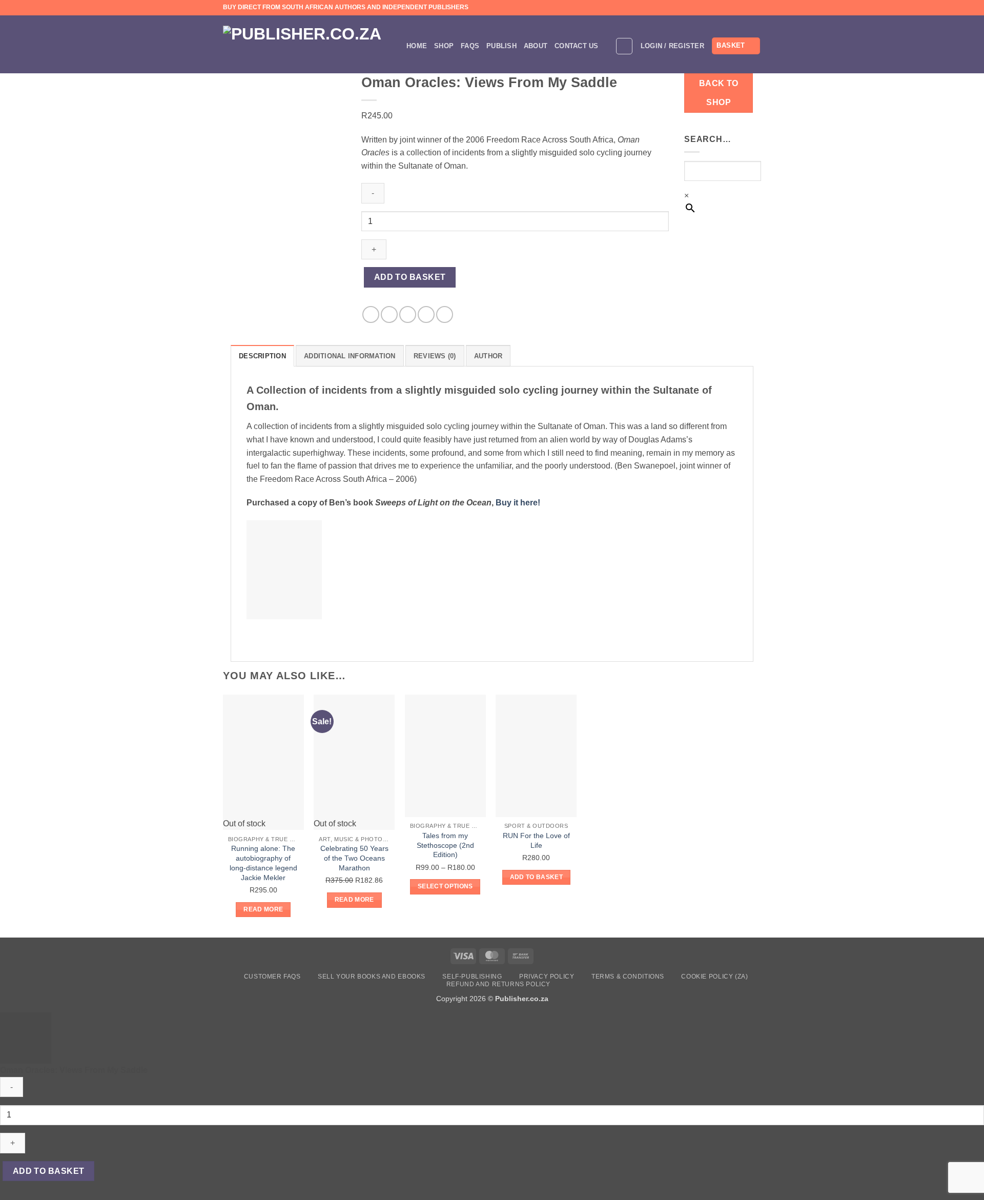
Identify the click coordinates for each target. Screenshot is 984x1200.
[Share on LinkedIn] (444, 314)
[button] (624, 46)
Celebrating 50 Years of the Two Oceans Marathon (354, 857)
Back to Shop (719, 93)
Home (416, 46)
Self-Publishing (472, 976)
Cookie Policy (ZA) (714, 976)
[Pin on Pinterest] (426, 314)
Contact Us (577, 46)
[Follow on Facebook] (727, 7)
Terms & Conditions (627, 976)
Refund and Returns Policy (498, 984)
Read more (263, 909)
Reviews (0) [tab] (435, 356)
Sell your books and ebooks (371, 976)
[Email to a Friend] (407, 314)
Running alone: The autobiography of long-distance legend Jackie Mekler (263, 862)
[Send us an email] (746, 7)
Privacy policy (547, 976)
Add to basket (410, 277)
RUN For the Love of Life (536, 840)
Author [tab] (488, 356)
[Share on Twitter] (389, 314)
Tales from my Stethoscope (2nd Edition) (445, 845)
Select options (445, 886)
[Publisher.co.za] (307, 46)
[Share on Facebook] (370, 314)
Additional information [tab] (350, 356)
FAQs (470, 46)
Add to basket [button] (536, 877)
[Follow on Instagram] (736, 7)
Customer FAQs (272, 976)
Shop (444, 46)
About (535, 46)
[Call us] (756, 7)
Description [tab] (262, 356)
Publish (501, 46)
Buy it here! (518, 502)
